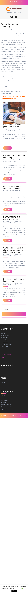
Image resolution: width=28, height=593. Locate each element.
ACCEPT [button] (14, 590)
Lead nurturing (4, 337)
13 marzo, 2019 (8, 221)
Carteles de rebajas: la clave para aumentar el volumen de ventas (13, 250)
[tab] (11, 17)
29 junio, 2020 (8, 129)
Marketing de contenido (6, 344)
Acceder (3, 382)
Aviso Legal (4, 357)
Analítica (3, 333)
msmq (16, 129)
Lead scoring (4, 339)
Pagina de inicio (4, 346)
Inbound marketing (5, 335)
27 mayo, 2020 (8, 159)
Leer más (8, 148)
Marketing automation (6, 342)
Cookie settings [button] (20, 588)
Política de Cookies (6, 354)
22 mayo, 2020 (8, 190)
